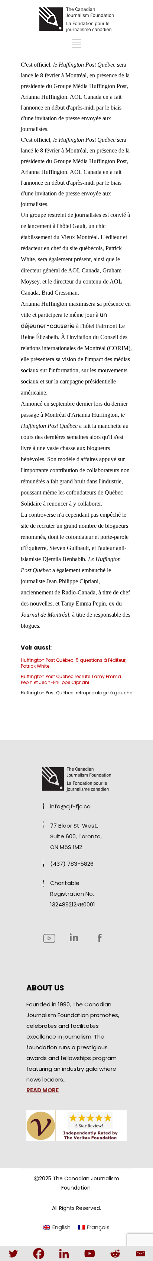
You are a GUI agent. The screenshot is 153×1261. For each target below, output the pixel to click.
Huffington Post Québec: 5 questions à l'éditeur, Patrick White (73, 663)
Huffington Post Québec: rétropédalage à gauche (76, 693)
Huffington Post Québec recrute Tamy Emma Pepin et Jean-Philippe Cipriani (71, 679)
